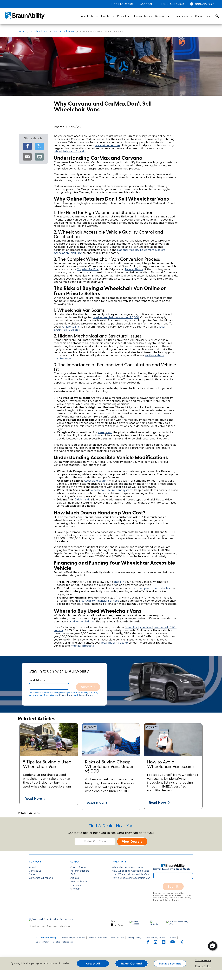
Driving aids (82, 499)
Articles (74, 878)
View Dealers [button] (132, 841)
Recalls (172, 938)
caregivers (105, 432)
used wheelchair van (82, 621)
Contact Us (35, 871)
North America (203, 4)
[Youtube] (172, 943)
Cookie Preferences (63, 942)
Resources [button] (161, 16)
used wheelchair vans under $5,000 (116, 317)
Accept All (93, 963)
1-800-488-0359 (172, 4)
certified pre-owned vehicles (151, 588)
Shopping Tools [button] (141, 16)
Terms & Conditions (97, 938)
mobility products (82, 646)
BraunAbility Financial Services (98, 601)
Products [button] (122, 16)
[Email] (27, 157)
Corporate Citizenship (41, 878)
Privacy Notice (197, 966)
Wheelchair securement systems (112, 490)
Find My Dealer (122, 4)
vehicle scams (70, 326)
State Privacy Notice (154, 938)
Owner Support (78, 867)
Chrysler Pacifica (87, 269)
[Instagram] (155, 943)
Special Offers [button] (88, 16)
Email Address (37, 680)
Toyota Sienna (134, 269)
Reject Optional (131, 963)
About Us (34, 867)
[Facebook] (27, 146)
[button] (217, 16)
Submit (86, 687)
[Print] (39, 157)
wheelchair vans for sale (69, 151)
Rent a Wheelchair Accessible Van (131, 878)
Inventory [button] (106, 16)
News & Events (78, 882)
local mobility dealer (114, 642)
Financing (75, 885)
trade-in (119, 582)
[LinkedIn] (163, 943)
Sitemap (75, 889)
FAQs (73, 874)
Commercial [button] (202, 16)
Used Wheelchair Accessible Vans (130, 874)
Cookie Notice (197, 960)
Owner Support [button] (181, 16)
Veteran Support (79, 871)
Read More (33, 798)
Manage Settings (170, 963)
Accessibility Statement (73, 938)
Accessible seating (96, 480)
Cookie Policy (85, 695)
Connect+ (147, 4)
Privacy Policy (66, 695)
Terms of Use (117, 938)
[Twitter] (39, 146)
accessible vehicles (107, 145)
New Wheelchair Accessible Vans (130, 871)
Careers (33, 874)
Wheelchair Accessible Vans (127, 867)
